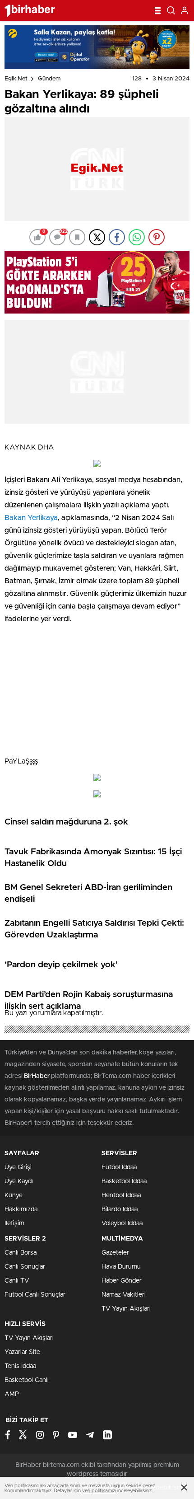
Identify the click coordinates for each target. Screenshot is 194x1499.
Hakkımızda (21, 1209)
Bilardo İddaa (120, 1209)
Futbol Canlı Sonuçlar (35, 1295)
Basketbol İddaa (124, 1181)
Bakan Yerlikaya (31, 517)
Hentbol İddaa (121, 1195)
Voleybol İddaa (122, 1223)
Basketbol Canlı (27, 1380)
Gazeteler (115, 1253)
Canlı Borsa (21, 1253)
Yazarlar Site (22, 1352)
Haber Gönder (122, 1281)
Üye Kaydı (19, 1181)
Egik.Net (16, 79)
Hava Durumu (121, 1267)
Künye (14, 1195)
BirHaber (36, 1076)
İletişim (14, 1223)
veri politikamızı (99, 1490)
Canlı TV (17, 1281)
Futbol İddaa (119, 1167)
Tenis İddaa (20, 1366)
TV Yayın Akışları (126, 1309)
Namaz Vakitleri (124, 1295)
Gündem (49, 79)
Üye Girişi (18, 1167)
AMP (12, 1394)
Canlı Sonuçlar (25, 1267)
